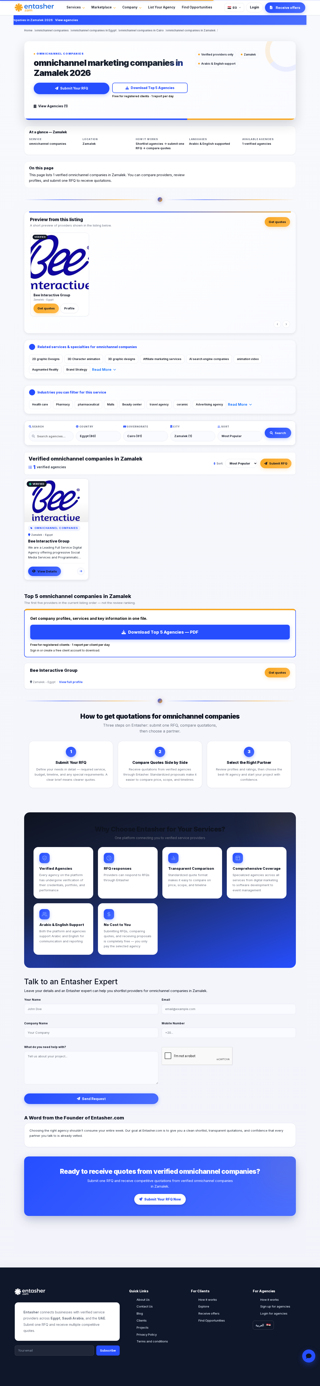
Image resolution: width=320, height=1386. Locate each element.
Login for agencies (273, 1313)
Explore (203, 1306)
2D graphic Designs (46, 359)
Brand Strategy (76, 369)
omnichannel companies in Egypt (93, 30)
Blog (140, 1313)
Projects (143, 1327)
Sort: (219, 463)
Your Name (32, 999)
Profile (69, 308)
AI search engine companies (209, 359)
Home (28, 30)
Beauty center (132, 404)
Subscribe (108, 1350)
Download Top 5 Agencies (153, 88)
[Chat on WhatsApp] (308, 1356)
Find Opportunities (197, 7)
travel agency (159, 404)
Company (130, 7)
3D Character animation (83, 359)
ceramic (182, 404)
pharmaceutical (88, 404)
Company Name (36, 1023)
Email (166, 999)
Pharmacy (63, 404)
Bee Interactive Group (51, 295)
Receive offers (209, 1313)
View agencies (52, 20)
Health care (40, 404)
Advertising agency (209, 404)
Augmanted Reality (45, 369)
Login (254, 7)
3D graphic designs (121, 359)
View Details (47, 571)
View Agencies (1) (53, 106)
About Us (143, 1299)
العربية (260, 1325)
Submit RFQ (278, 463)
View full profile (71, 682)
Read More (102, 369)
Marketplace (101, 7)
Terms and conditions (152, 1341)
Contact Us (145, 1306)
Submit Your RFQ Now (162, 1199)
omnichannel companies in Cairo (141, 30)
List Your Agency (161, 7)
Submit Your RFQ (74, 88)
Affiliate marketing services (162, 359)
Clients (142, 1320)
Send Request (94, 1099)
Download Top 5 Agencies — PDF (163, 632)
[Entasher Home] (34, 7)
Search (280, 433)
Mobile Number (173, 1023)
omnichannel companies (52, 30)
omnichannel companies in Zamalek (191, 30)
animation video (248, 359)
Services (74, 7)
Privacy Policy (147, 1334)
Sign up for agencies (275, 1306)
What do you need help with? (45, 1047)
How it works (207, 1299)
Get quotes (277, 222)
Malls (110, 404)
